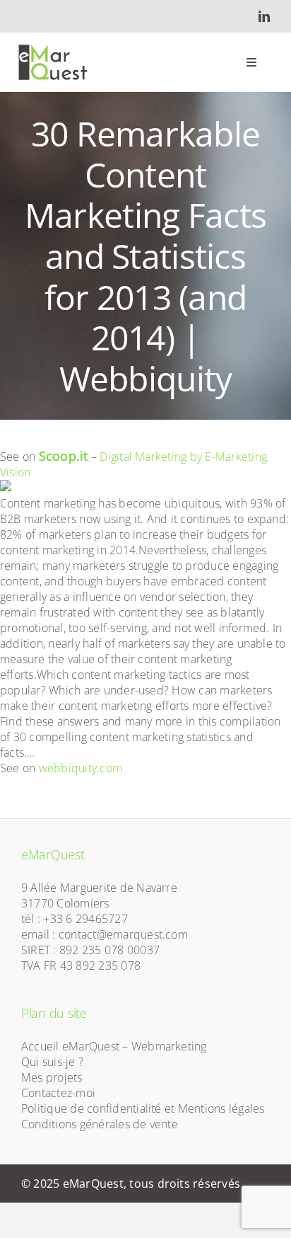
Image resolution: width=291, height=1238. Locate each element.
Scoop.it (63, 455)
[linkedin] (264, 16)
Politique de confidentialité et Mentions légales (143, 1108)
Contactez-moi (58, 1093)
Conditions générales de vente (99, 1124)
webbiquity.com (80, 768)
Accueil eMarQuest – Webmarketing (114, 1046)
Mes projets (52, 1077)
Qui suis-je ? (52, 1062)
